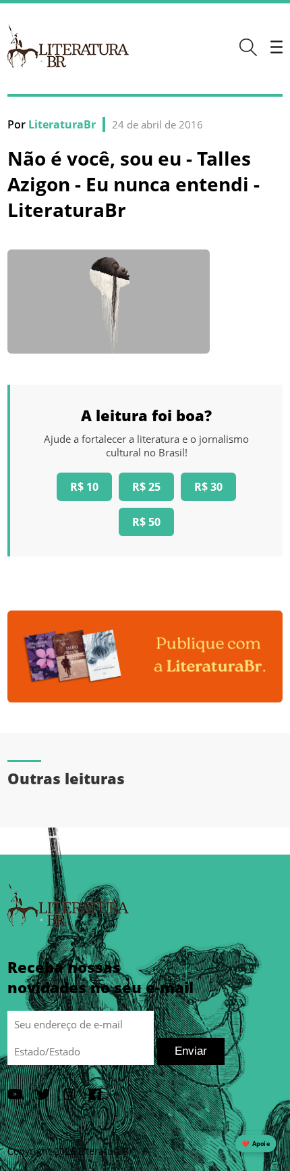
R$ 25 (146, 486)
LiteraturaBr (62, 124)
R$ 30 (208, 486)
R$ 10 (84, 486)
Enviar (191, 1051)
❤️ (255, 1143)
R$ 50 (146, 522)
